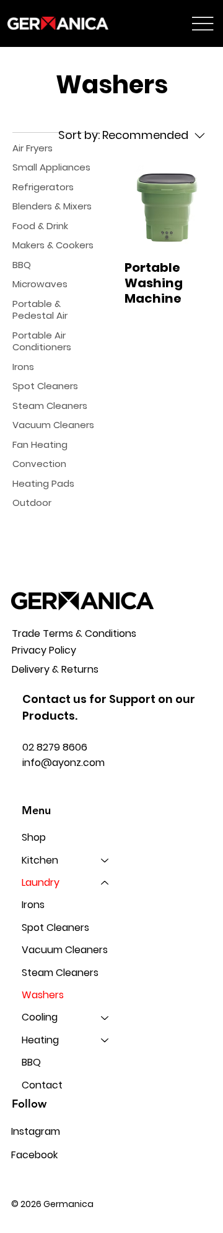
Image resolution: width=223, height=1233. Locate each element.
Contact (42, 1085)
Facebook (34, 1155)
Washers (43, 995)
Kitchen (40, 860)
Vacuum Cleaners (65, 950)
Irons (33, 905)
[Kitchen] (105, 860)
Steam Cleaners (60, 973)
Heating (40, 1040)
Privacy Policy (44, 650)
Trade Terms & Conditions (74, 633)
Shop (34, 837)
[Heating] (105, 1040)
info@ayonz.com (63, 762)
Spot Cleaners (55, 927)
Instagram (35, 1131)
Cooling (40, 1017)
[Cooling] (105, 1017)
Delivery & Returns (55, 669)
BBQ (31, 1062)
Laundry (40, 882)
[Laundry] (105, 883)
